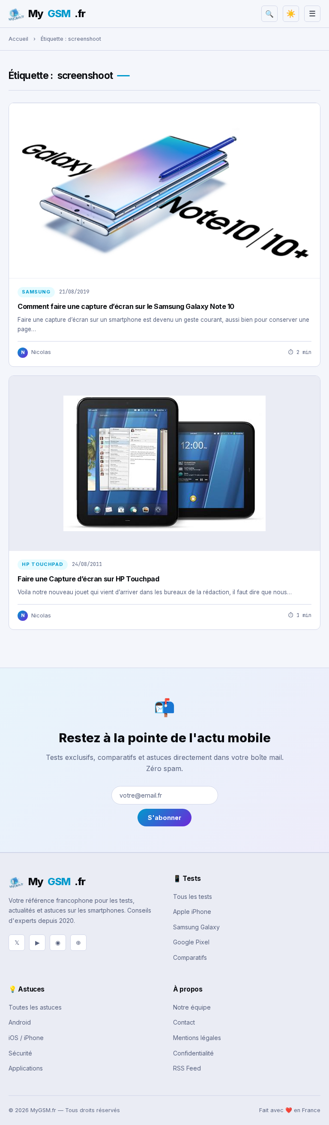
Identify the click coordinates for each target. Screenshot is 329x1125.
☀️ (291, 13)
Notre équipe (192, 1007)
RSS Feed (187, 1068)
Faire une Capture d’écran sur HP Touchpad (88, 579)
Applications (26, 1068)
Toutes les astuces (35, 1007)
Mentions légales (197, 1037)
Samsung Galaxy (196, 927)
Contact (184, 1022)
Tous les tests (192, 896)
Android (20, 1022)
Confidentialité (193, 1053)
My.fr (56, 13)
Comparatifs (190, 957)
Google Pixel (191, 942)
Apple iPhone (192, 911)
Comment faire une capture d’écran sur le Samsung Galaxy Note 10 (126, 306)
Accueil (18, 39)
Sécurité (20, 1053)
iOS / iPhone (26, 1037)
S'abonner (164, 817)
